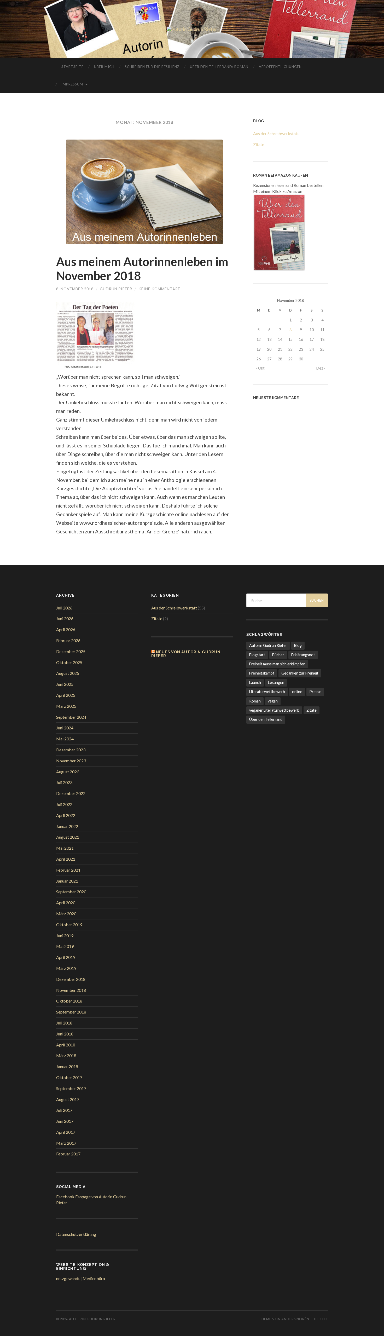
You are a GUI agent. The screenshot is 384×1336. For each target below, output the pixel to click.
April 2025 (65, 695)
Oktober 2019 (69, 924)
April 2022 (65, 815)
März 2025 (66, 706)
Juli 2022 (64, 804)
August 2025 (67, 673)
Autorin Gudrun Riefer (268, 645)
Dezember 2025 (70, 651)
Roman (255, 701)
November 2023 (71, 760)
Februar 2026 (68, 640)
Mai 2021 (65, 847)
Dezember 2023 (70, 749)
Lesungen (276, 682)
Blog (298, 645)
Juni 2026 (64, 618)
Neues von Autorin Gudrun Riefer (185, 654)
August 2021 (67, 836)
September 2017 (71, 1088)
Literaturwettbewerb (267, 691)
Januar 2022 (67, 826)
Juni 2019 (64, 935)
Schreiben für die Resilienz (152, 67)
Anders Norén (295, 1319)
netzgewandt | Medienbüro (80, 1278)
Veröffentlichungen (280, 67)
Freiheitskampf (261, 673)
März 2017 (66, 1143)
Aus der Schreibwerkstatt (276, 133)
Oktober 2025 (69, 662)
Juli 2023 (64, 782)
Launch (255, 682)
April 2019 (65, 957)
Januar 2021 (67, 880)
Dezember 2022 (70, 793)
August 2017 (67, 1099)
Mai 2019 (65, 946)
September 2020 (71, 891)
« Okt (260, 368)
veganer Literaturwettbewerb (274, 710)
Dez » (320, 368)
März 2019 (66, 968)
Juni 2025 (64, 684)
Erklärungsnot (303, 655)
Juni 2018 (64, 1033)
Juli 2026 (64, 607)
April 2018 (65, 1044)
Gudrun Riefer (116, 289)
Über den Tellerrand (265, 719)
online (297, 691)
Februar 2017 (68, 1153)
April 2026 (65, 629)
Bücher (278, 655)
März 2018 (66, 1055)
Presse (315, 691)
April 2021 (65, 858)
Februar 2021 (68, 869)
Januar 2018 (67, 1066)
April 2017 (65, 1132)
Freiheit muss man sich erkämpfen (277, 664)
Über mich (104, 67)
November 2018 (71, 990)
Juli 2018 (64, 1022)
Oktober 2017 (69, 1077)
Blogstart (257, 655)
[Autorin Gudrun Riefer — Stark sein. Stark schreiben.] (192, 29)
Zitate (258, 144)
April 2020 (65, 902)
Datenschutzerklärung (76, 1234)
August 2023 (67, 771)
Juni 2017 (64, 1121)
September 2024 (71, 717)
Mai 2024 (65, 738)
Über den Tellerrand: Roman (219, 67)
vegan (273, 701)
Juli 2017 (64, 1110)
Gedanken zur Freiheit (299, 673)
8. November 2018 (75, 289)
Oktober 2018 (69, 1000)
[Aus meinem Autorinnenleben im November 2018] (144, 192)
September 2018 (71, 1011)
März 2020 (66, 913)
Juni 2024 (64, 727)
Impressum (72, 84)
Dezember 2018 (70, 979)
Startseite (72, 67)
